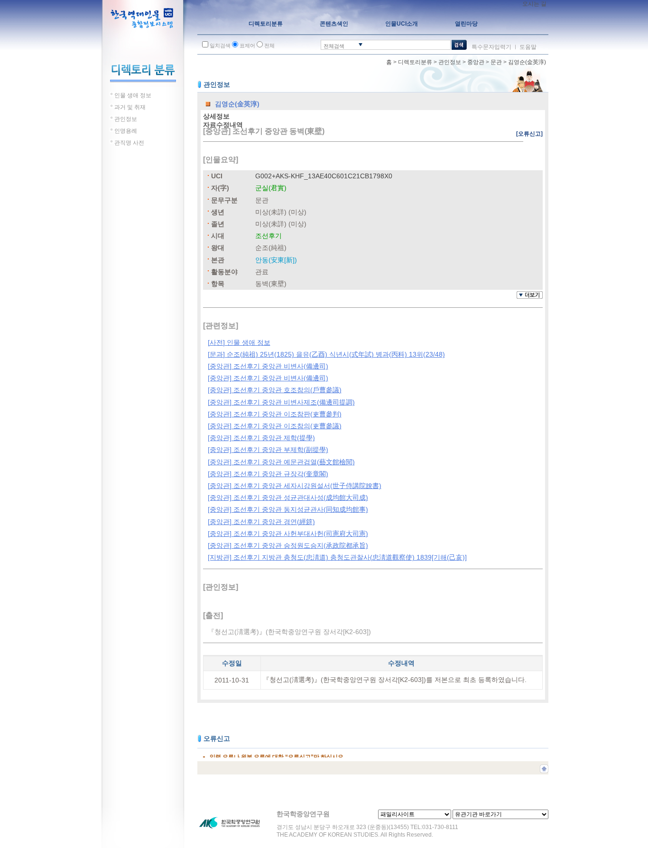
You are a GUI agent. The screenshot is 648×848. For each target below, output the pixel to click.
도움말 (528, 47)
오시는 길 (534, 3)
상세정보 (216, 116)
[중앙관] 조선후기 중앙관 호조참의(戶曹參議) (275, 390)
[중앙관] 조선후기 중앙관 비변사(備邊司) (268, 366)
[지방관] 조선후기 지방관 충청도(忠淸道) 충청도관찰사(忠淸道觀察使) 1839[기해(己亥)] (337, 557)
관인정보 (449, 62)
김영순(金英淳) (527, 62)
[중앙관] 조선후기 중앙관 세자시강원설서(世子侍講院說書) (294, 485)
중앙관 (475, 62)
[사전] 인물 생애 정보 (239, 342)
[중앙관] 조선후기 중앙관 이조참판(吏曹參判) (275, 414)
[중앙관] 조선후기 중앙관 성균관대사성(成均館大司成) (288, 497)
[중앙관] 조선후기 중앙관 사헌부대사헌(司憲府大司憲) (288, 533)
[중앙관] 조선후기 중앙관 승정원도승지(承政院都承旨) (288, 545)
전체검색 (334, 46)
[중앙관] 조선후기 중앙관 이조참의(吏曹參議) (275, 426)
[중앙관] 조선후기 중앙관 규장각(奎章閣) (268, 474)
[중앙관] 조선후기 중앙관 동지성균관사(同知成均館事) (288, 509)
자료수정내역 (223, 125)
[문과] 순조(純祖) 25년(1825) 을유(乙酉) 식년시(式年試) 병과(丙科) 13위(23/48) (326, 354)
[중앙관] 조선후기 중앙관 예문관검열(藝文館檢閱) (281, 462)
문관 (496, 62)
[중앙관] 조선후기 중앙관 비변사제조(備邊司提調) (281, 402)
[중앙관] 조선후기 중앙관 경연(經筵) (261, 521)
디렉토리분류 (415, 62)
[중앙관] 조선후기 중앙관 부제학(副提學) (268, 449)
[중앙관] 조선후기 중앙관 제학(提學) (261, 438)
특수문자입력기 (491, 47)
